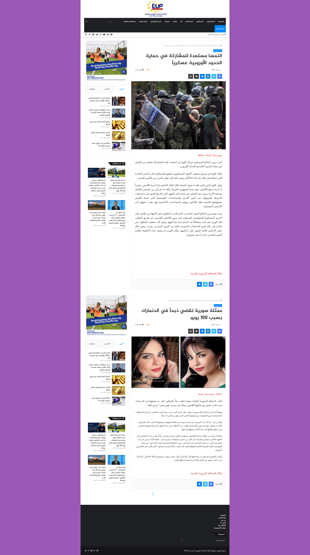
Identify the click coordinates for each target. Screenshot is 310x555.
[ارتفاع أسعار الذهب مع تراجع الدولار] (118, 124)
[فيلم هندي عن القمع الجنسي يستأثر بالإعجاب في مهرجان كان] (118, 101)
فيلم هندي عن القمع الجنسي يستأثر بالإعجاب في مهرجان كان (99, 101)
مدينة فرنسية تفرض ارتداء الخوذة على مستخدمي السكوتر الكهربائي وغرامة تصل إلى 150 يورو (117, 185)
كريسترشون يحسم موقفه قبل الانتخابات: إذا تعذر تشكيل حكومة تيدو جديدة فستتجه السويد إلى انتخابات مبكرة (97, 187)
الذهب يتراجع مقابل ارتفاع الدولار (100, 134)
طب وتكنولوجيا (156, 21)
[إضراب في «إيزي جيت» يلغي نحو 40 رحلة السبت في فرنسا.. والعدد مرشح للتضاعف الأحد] (96, 205)
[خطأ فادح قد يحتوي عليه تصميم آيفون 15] (118, 146)
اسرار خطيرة (143, 21)
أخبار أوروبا (199, 21)
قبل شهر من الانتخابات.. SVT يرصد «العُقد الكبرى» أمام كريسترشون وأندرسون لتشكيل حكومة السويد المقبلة (116, 219)
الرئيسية (221, 21)
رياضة (175, 21)
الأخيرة (107, 89)
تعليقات (92, 89)
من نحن (223, 520)
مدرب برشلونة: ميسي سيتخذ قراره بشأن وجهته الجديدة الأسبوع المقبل (99, 113)
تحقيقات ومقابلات (129, 21)
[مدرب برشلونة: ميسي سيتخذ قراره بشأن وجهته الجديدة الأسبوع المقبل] (118, 113)
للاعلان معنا (222, 525)
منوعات (167, 21)
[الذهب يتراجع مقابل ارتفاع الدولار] (118, 135)
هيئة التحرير (222, 518)
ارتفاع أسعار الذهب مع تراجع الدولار (100, 123)
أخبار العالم (189, 21)
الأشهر (121, 89)
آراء (181, 21)
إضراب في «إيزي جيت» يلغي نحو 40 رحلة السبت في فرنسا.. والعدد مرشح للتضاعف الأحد (97, 217)
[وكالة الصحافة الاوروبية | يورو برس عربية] (155, 9)
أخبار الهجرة (220, 28)
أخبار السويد (211, 21)
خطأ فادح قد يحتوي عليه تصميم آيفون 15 (101, 144)
